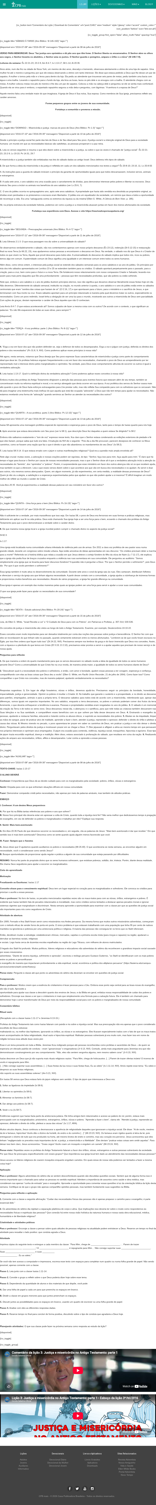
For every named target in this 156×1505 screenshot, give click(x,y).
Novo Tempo (127, 1475)
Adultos (23, 1459)
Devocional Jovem (58, 1465)
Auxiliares (23, 1465)
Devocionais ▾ (116, 4)
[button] (4, 4)
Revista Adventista (127, 1459)
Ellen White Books (127, 1469)
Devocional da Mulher (57, 1462)
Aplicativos (92, 1462)
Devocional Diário (57, 1459)
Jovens (23, 1462)
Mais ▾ (135, 4)
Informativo (23, 1469)
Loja (83, 4)
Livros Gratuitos (92, 1459)
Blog (149, 4)
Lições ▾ (96, 4)
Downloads (92, 1465)
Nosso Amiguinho (127, 1462)
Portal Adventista (127, 1472)
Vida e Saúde (126, 1465)
